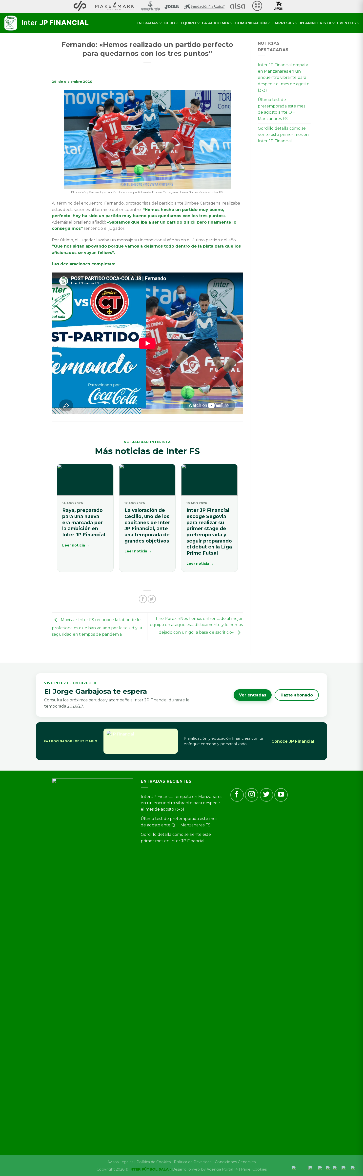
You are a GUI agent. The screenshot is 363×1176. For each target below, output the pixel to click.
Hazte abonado (297, 695)
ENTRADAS (147, 23)
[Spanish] (355, 1168)
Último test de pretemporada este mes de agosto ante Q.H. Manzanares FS (281, 109)
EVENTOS (346, 23)
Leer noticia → (75, 545)
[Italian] (329, 1168)
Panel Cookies (254, 1169)
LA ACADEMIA (215, 23)
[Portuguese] (337, 1168)
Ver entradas (252, 695)
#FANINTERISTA (315, 23)
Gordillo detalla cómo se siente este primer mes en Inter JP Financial (283, 134)
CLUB (169, 23)
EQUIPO (188, 23)
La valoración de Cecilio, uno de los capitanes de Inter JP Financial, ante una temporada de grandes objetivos (147, 525)
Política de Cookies (154, 1162)
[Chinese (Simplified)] (300, 1168)
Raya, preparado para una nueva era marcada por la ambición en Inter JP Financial (83, 522)
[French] (322, 1168)
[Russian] (346, 1168)
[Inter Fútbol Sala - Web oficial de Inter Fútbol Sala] (47, 23)
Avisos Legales (120, 1162)
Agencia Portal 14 (222, 1169)
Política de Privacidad (193, 1162)
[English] (313, 1168)
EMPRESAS (283, 23)
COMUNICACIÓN (251, 23)
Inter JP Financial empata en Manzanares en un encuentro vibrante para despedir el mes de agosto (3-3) (283, 77)
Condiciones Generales (235, 1162)
